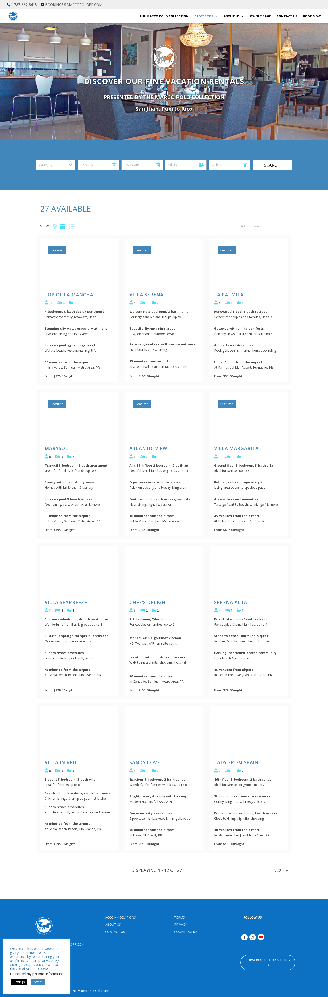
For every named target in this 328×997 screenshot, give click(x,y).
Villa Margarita (236, 448)
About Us (113, 924)
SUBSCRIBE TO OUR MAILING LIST (268, 962)
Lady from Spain (236, 762)
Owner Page (260, 16)
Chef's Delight (149, 602)
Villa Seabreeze (66, 602)
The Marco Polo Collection (164, 16)
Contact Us (287, 16)
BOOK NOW (312, 16)
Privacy (180, 924)
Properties (203, 16)
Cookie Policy (186, 932)
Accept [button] (37, 982)
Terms (179, 917)
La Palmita (229, 295)
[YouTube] (261, 937)
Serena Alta (230, 602)
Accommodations (120, 917)
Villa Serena (146, 295)
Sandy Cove (144, 762)
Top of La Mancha (69, 295)
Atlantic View (148, 448)
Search (272, 165)
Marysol (56, 448)
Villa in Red (60, 762)
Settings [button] (19, 982)
